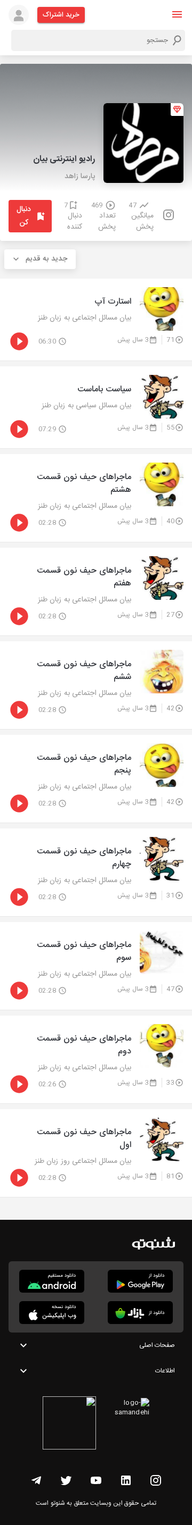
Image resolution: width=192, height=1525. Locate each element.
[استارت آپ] (96, 320)
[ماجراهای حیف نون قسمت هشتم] (96, 498)
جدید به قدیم (46, 259)
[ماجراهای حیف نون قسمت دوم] (96, 1059)
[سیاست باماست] (96, 407)
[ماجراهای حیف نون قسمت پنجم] (96, 779)
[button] (177, 14)
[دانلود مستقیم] (51, 1281)
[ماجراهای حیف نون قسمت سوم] (96, 966)
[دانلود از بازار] (140, 1312)
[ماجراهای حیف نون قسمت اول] (96, 1153)
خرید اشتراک (61, 15)
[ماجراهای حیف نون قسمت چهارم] (96, 872)
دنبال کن (24, 216)
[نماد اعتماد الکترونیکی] (69, 1424)
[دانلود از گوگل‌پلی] (140, 1281)
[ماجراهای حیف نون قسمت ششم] (96, 685)
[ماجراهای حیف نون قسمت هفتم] (96, 591)
